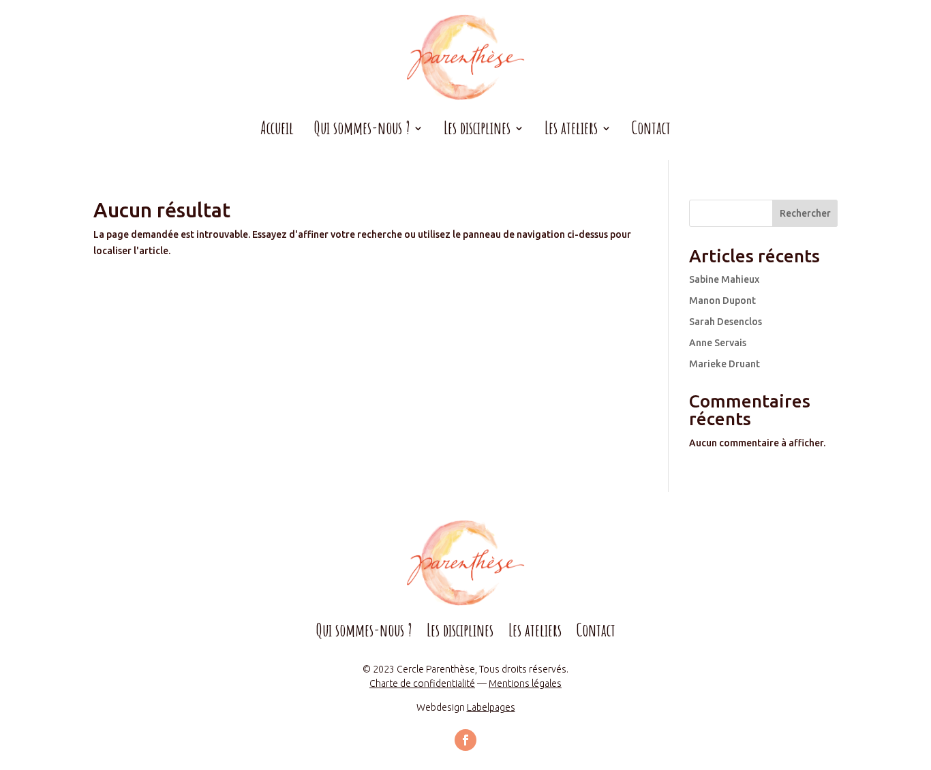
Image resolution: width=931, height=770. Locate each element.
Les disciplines (460, 633)
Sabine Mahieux (724, 279)
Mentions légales (525, 683)
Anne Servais (717, 342)
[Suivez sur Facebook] (465, 740)
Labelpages (491, 707)
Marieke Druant (724, 363)
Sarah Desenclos (725, 321)
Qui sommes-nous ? (364, 633)
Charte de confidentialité (422, 683)
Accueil (277, 130)
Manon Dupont (722, 300)
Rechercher (805, 213)
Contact (651, 130)
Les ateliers (535, 633)
